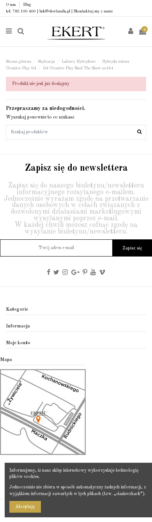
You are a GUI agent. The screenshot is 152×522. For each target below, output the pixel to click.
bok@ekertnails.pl (54, 11)
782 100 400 (24, 11)
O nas (11, 5)
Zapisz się (132, 248)
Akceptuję (25, 506)
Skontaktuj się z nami (93, 11)
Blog (27, 5)
